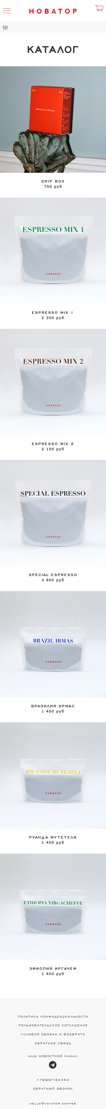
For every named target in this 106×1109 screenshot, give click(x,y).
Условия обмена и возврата (53, 1034)
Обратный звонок (53, 1088)
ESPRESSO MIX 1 (53, 312)
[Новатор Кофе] (53, 11)
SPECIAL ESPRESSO (53, 574)
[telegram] (53, 1065)
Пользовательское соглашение (53, 1025)
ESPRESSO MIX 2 (53, 443)
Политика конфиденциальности (53, 1016)
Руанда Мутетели (53, 836)
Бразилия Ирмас (53, 705)
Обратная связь (53, 1043)
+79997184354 (53, 1080)
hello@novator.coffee (53, 1103)
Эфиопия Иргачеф (53, 968)
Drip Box (53, 180)
